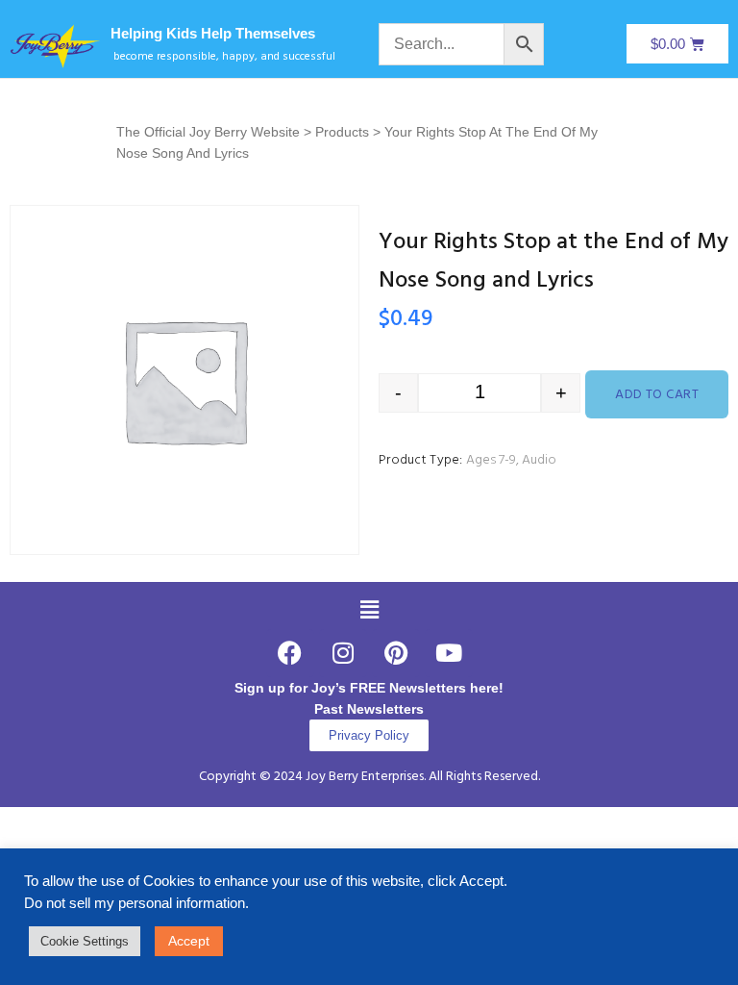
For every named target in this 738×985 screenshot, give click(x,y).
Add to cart (657, 395)
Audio (539, 460)
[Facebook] (290, 653)
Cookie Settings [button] (84, 941)
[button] (369, 610)
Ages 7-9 (491, 460)
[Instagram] (343, 653)
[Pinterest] (396, 653)
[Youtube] (449, 653)
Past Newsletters (369, 709)
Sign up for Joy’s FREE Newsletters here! (369, 687)
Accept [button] (188, 940)
